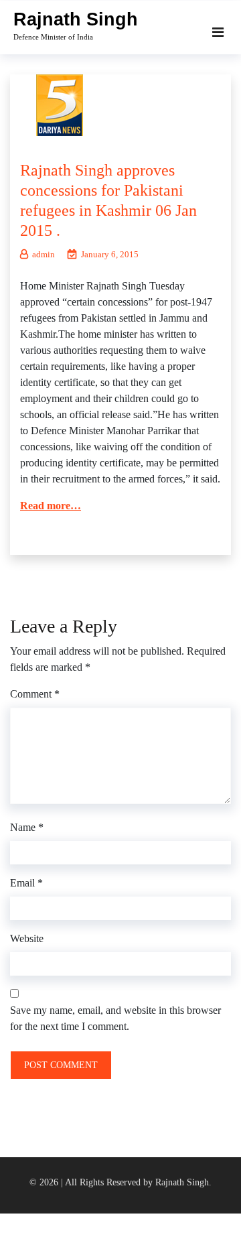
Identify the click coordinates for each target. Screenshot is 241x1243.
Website (27, 938)
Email (26, 883)
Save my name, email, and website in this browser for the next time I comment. (115, 1018)
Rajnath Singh (75, 19)
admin (43, 254)
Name (27, 827)
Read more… (50, 505)
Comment (35, 694)
